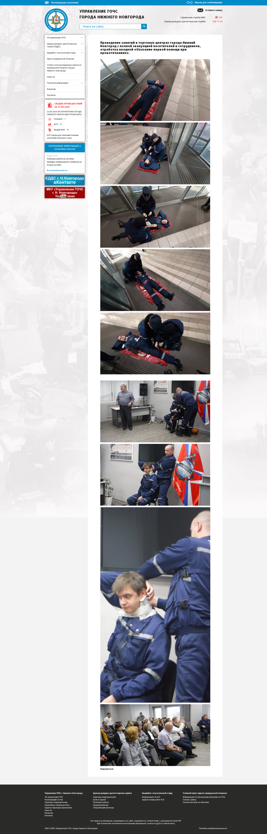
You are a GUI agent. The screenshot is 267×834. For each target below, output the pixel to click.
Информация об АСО (151, 797)
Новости (51, 77)
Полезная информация (57, 83)
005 (220, 17)
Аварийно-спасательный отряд (61, 53)
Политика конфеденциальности (213, 828)
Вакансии (51, 89)
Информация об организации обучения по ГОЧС (204, 797)
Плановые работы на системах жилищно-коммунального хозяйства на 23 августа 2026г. (64, 162)
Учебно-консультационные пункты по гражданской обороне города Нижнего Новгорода (64, 68)
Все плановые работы (57, 170)
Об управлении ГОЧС (56, 37)
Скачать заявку (189, 800)
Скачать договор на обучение (196, 802)
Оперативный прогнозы (103, 808)
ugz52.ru (159, 823)
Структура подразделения (56, 802)
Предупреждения (100, 805)
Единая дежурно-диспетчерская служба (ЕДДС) (62, 45)
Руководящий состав (54, 800)
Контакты (51, 95)
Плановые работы (101, 802)
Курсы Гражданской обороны (60, 59)
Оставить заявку (213, 10)
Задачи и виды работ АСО (153, 800)
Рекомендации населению (64, 2)
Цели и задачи (99, 800)
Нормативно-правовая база (57, 805)
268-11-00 (217, 21)
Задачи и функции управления (58, 808)
